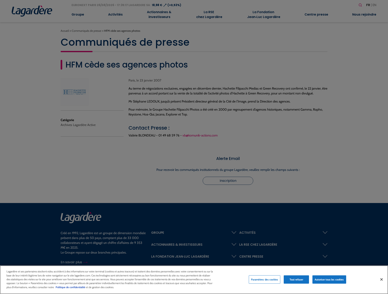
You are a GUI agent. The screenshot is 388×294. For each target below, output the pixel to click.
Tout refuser (296, 279)
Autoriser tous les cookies (329, 279)
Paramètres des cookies (264, 279)
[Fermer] (381, 279)
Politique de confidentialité (70, 287)
